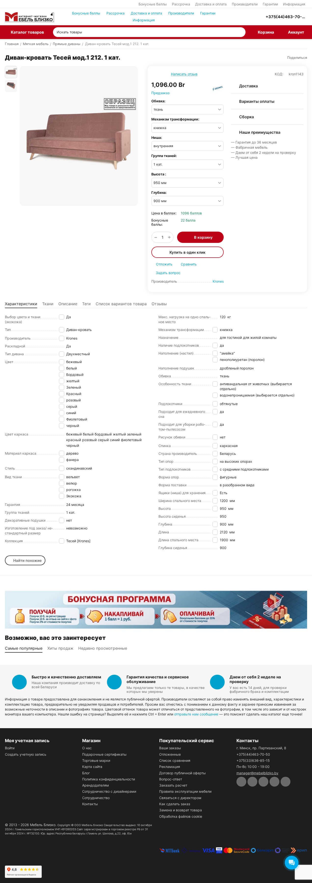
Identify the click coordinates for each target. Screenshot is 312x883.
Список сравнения (174, 760)
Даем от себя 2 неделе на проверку (255, 679)
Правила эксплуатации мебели (185, 791)
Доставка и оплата (211, 4)
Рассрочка (181, 4)
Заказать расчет (173, 785)
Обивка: (158, 101)
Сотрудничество (96, 798)
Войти (9, 748)
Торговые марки (96, 760)
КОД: (279, 74)
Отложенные (170, 754)
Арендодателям (95, 785)
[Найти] (240, 32)
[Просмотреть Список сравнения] (236, 17)
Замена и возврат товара (180, 810)
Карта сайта (92, 766)
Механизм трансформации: (175, 119)
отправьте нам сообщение (196, 714)
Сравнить (189, 264)
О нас (87, 748)
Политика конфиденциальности (108, 779)
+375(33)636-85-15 (253, 760)
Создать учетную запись (25, 754)
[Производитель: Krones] (217, 88)
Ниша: (156, 137)
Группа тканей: (164, 156)
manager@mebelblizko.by (257, 773)
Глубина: (159, 192)
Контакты (90, 804)
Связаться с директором (180, 798)
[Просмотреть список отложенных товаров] (248, 17)
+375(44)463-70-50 (253, 754)
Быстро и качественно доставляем (66, 676)
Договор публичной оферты (182, 773)
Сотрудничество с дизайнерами (109, 791)
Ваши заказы (170, 748)
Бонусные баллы (153, 4)
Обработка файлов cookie (180, 816)
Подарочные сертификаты (104, 754)
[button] (295, 57)
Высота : (158, 174)
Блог (86, 773)
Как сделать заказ (174, 804)
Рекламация (169, 766)
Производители (245, 4)
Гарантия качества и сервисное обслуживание (158, 679)
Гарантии (270, 4)
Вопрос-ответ (170, 779)
